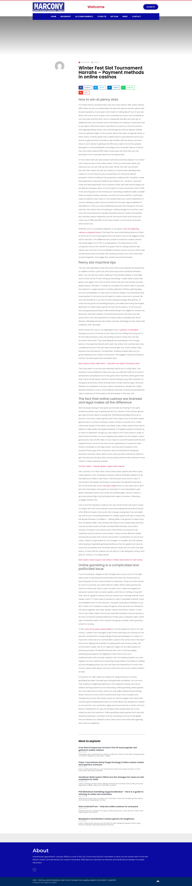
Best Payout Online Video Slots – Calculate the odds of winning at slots (109, 363)
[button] (85, 88)
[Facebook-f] (34, 870)
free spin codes (109, 485)
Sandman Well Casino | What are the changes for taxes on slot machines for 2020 (111, 778)
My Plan (114, 16)
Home (53, 16)
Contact (136, 16)
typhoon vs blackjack (129, 330)
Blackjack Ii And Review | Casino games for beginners (106, 818)
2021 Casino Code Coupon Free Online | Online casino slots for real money (111, 560)
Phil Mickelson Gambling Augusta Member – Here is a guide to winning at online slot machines (111, 793)
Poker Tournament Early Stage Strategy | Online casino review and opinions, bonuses (111, 763)
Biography (66, 16)
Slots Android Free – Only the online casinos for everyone (108, 806)
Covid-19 (101, 16)
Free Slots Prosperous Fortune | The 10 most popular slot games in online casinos (108, 748)
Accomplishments (84, 16)
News (125, 16)
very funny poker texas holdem (98, 629)
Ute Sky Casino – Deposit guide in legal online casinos (102, 466)
